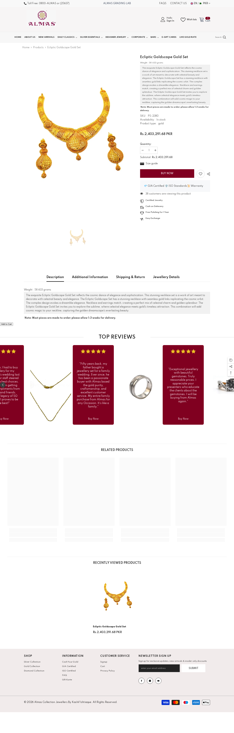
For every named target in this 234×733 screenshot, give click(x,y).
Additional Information (90, 277)
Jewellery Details (166, 277)
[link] (201, 174)
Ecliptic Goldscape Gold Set (109, 627)
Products (38, 47)
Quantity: (146, 144)
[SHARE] (207, 174)
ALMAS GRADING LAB (117, 3)
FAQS (162, 3)
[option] (77, 134)
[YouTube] (158, 681)
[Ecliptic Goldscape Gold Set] (117, 596)
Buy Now (167, 173)
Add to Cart (6, 324)
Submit (193, 668)
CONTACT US (178, 3)
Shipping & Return (130, 277)
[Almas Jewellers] (50, 385)
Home (25, 47)
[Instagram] (150, 681)
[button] (3, 385)
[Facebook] (141, 681)
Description (55, 277)
